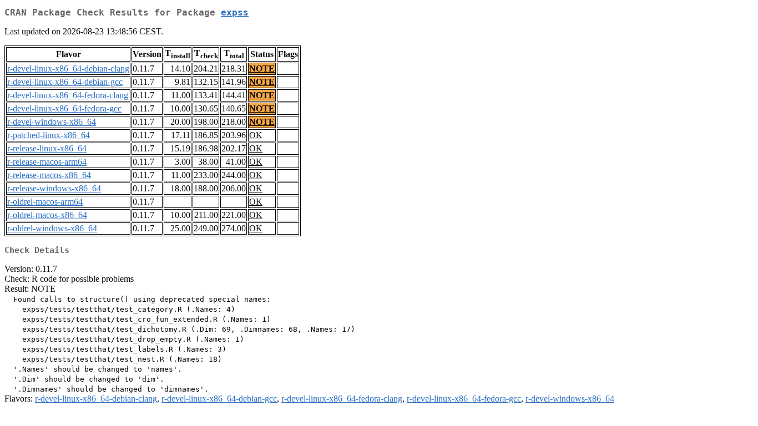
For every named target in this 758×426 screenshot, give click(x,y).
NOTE (262, 68)
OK (255, 135)
